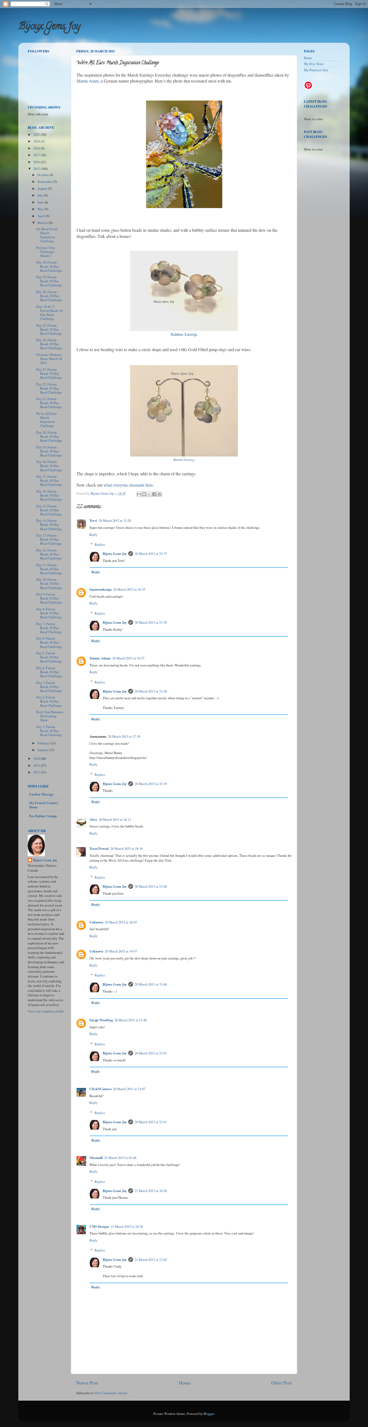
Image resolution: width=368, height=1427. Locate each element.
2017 (37, 155)
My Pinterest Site (316, 70)
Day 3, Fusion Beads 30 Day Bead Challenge (49, 686)
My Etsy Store (314, 64)
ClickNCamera (100, 1088)
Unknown (96, 922)
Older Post (281, 1382)
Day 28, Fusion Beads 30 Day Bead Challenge (49, 296)
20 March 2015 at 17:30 (124, 736)
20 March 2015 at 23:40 (151, 886)
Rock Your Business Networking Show (49, 716)
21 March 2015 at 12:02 (151, 1259)
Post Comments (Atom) (111, 1393)
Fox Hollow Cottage (43, 816)
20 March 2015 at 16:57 (128, 658)
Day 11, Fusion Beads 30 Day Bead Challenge (49, 569)
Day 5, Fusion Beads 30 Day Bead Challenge (49, 657)
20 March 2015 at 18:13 (115, 819)
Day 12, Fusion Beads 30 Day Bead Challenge (49, 554)
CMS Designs (99, 1226)
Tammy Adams (100, 658)
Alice (93, 819)
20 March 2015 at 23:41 (151, 1053)
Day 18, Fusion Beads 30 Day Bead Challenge (49, 465)
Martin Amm (88, 81)
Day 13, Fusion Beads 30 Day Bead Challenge (49, 539)
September (45, 181)
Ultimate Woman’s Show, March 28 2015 (49, 358)
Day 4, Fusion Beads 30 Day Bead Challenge (49, 672)
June (40, 202)
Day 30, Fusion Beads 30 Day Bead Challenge (49, 266)
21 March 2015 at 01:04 (120, 1157)
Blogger (208, 1413)
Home (185, 1382)
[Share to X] (149, 494)
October (43, 175)
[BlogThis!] (144, 494)
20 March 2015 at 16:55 (129, 589)
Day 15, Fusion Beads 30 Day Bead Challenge (49, 510)
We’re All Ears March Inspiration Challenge (46, 419)
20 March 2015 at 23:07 (129, 1089)
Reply (93, 534)
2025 (37, 134)
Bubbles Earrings (184, 335)
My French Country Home (43, 804)
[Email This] (139, 494)
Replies (100, 544)
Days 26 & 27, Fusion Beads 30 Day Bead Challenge (49, 312)
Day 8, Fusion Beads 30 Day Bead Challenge (49, 613)
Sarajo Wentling (101, 1020)
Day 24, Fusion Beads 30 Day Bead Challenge (49, 344)
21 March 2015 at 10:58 (127, 1226)
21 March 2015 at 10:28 (151, 1191)
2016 (37, 162)
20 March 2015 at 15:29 (115, 520)
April (41, 216)
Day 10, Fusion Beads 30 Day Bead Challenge (49, 583)
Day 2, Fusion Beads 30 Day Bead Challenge (49, 701)
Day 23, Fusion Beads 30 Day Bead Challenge (49, 373)
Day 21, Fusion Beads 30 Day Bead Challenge (49, 403)
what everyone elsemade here (128, 485)
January (43, 750)
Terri (93, 520)
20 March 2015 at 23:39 (151, 622)
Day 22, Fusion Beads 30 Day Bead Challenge (49, 388)
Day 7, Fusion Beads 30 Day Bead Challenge (49, 628)
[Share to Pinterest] (159, 494)
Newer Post (87, 1382)
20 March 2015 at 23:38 (151, 691)
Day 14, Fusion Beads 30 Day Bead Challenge (49, 524)
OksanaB (96, 1157)
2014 (37, 758)
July (40, 195)
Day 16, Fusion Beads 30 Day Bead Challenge (49, 495)
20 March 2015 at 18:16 (126, 848)
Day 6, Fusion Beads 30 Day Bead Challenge (49, 642)
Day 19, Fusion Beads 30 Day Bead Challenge (49, 451)
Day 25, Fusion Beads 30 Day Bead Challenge (49, 329)
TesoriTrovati (99, 848)
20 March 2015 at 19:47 (121, 951)
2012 (37, 772)
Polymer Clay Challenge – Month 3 (46, 251)
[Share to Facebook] (154, 494)
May (40, 209)
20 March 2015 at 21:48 (130, 1020)
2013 (37, 765)
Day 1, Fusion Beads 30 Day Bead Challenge (49, 731)
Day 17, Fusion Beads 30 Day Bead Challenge (49, 480)
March (42, 222)
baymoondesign (100, 589)
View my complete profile (46, 1011)
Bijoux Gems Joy (49, 26)
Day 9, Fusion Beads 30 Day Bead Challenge (49, 598)
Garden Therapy (41, 794)
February (43, 743)
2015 (37, 168)
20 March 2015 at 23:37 (151, 553)
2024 (37, 141)
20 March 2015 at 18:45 (121, 922)
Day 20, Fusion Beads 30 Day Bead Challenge (49, 436)
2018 (37, 148)
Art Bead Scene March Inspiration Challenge (47, 235)
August (42, 188)
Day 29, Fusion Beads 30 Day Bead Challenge (49, 281)
